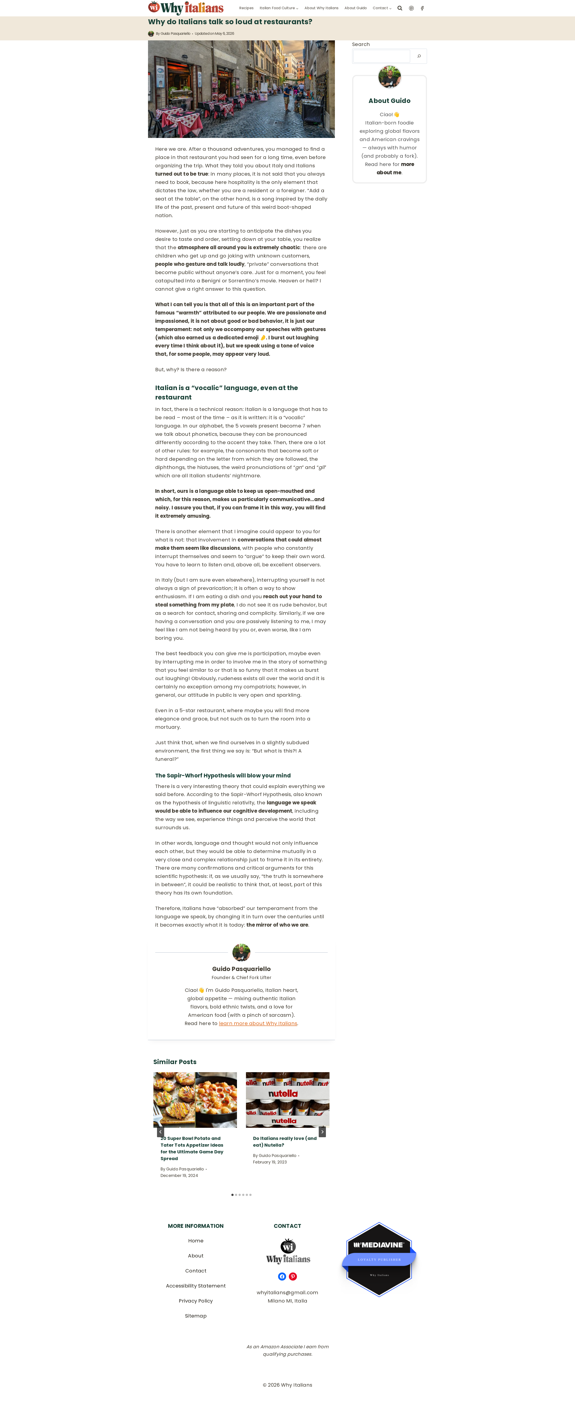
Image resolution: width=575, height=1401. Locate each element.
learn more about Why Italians (258, 1023)
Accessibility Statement (196, 1285)
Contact (195, 1270)
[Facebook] (422, 8)
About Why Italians (321, 8)
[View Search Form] (400, 8)
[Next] (322, 1131)
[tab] (232, 1195)
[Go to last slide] (160, 1131)
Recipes (246, 8)
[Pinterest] (411, 8)
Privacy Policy (196, 1300)
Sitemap (196, 1315)
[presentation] (195, 1100)
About (195, 1255)
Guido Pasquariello (175, 33)
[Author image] (151, 34)
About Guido (356, 8)
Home (196, 1240)
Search (361, 44)
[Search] (419, 56)
